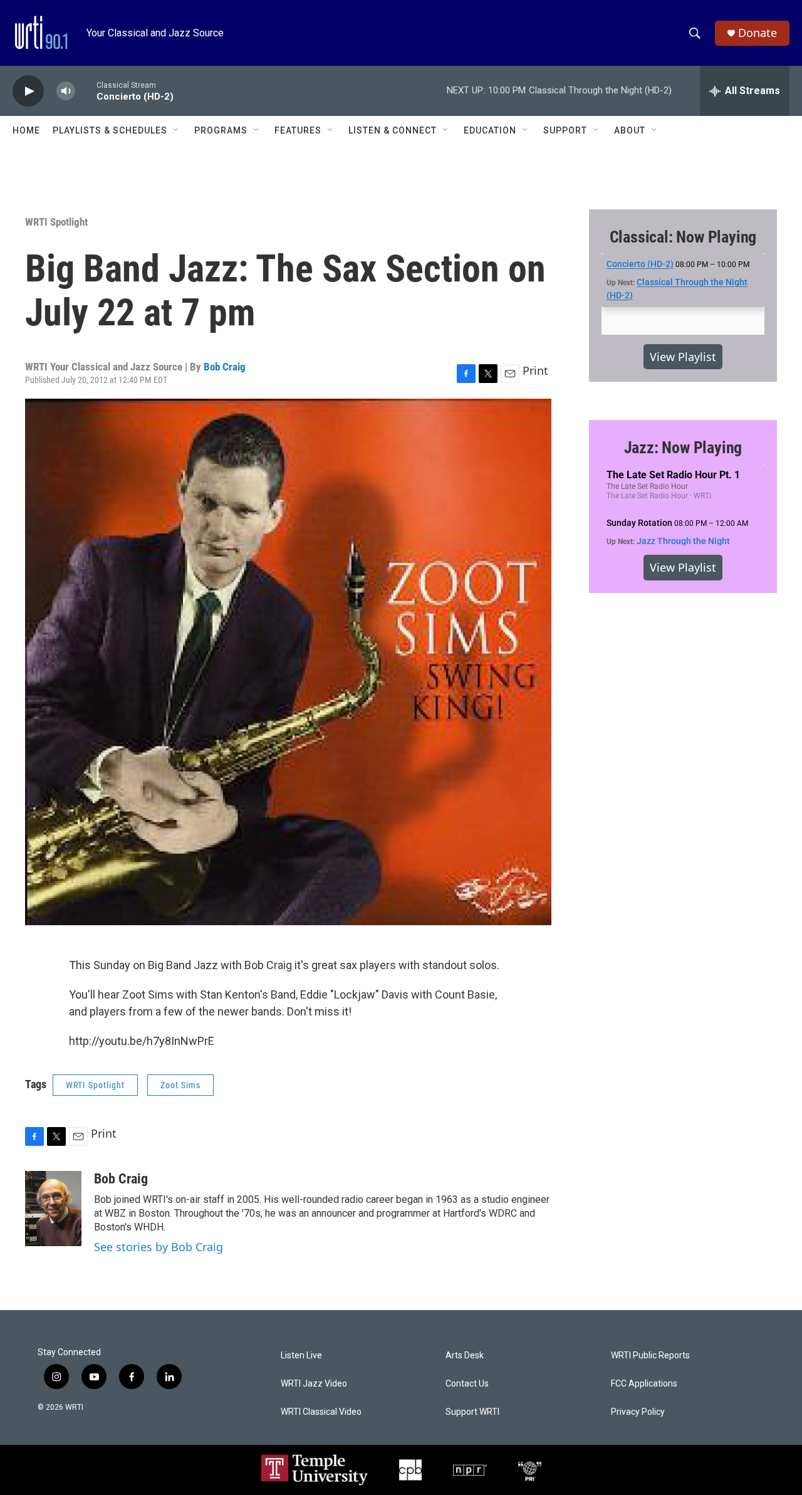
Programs (220, 130)
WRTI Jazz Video (314, 1383)
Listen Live (301, 1355)
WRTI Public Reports (650, 1355)
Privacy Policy (638, 1412)
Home (26, 130)
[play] (28, 91)
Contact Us (467, 1383)
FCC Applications (644, 1383)
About (629, 130)
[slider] (86, 90)
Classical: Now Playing (683, 237)
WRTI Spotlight (56, 222)
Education (490, 130)
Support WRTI (472, 1412)
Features (297, 130)
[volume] (65, 91)
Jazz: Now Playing (683, 447)
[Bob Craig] (53, 1208)
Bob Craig (225, 366)
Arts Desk (464, 1355)
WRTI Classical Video (321, 1412)
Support (565, 130)
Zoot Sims (180, 1085)
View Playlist (683, 356)
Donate (757, 32)
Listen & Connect (392, 130)
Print (535, 370)
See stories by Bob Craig (158, 1246)
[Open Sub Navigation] (177, 130)
